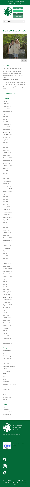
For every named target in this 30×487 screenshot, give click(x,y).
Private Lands (6, 389)
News (4, 387)
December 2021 (7, 209)
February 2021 (7, 232)
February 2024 (7, 152)
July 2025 (5, 114)
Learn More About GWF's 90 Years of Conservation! (16, 2)
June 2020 (5, 253)
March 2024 (6, 150)
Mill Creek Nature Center (9, 384)
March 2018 (6, 315)
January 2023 (6, 183)
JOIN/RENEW (18, 16)
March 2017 (6, 336)
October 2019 (6, 274)
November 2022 (7, 189)
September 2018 (7, 305)
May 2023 (5, 173)
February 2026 (7, 106)
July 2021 (5, 220)
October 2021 (6, 214)
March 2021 (6, 230)
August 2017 (6, 328)
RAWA (4, 394)
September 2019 (7, 276)
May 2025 (5, 119)
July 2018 (5, 310)
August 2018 (6, 307)
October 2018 (6, 302)
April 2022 (5, 202)
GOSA (4, 376)
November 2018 (7, 299)
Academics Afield (7, 350)
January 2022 (6, 207)
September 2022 (7, 191)
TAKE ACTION (18, 8)
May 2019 (5, 284)
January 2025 (6, 127)
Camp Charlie (6, 363)
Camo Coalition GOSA (9, 361)
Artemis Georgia (7, 356)
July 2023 (5, 168)
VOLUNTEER (18, 11)
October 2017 (6, 323)
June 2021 (5, 222)
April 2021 (5, 227)
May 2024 (5, 145)
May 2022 (5, 199)
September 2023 (7, 165)
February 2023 (7, 181)
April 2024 (5, 147)
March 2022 (6, 204)
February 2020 (7, 263)
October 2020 (6, 243)
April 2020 (5, 258)
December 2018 (7, 297)
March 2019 (6, 289)
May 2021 (5, 225)
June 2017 (5, 330)
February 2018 (7, 317)
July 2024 (5, 140)
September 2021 (7, 217)
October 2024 (6, 132)
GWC (4, 379)
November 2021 (7, 212)
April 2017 (5, 333)
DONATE (18, 14)
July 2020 (5, 250)
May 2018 (5, 312)
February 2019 (7, 292)
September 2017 (7, 325)
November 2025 (7, 111)
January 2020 (6, 266)
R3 (3, 392)
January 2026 (6, 109)
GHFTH (5, 374)
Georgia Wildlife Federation (19, 480)
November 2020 (7, 240)
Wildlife (5, 399)
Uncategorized (7, 397)
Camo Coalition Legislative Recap (12, 68)
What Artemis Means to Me (10, 79)
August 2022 (6, 194)
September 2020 (7, 245)
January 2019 (6, 294)
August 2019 (6, 279)
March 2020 (6, 261)
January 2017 (6, 341)
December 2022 (7, 186)
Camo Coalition (7, 358)
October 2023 (6, 163)
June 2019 (5, 281)
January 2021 (6, 235)
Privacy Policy (16, 482)
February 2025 (7, 124)
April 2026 (5, 101)
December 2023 (7, 158)
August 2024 (6, 137)
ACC (4, 353)
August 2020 (6, 248)
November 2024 (7, 129)
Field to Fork (6, 371)
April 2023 (5, 176)
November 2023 (7, 160)
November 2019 (7, 271)
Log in (4, 407)
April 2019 (5, 287)
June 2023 (5, 171)
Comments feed (7, 412)
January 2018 (6, 320)
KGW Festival (6, 381)
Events (5, 368)
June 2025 (5, 116)
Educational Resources (9, 366)
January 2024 (6, 155)
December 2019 (7, 268)
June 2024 (5, 142)
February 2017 (7, 338)
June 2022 (5, 196)
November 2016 (7, 343)
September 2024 (7, 134)
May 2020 (5, 256)
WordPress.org (7, 414)
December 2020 (7, 238)
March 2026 (6, 103)
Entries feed (6, 409)
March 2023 (6, 178)
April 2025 (5, 122)
